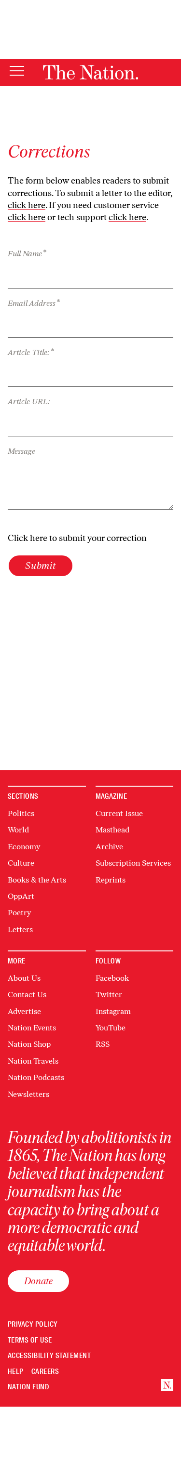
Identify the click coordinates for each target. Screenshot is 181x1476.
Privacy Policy (33, 1324)
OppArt (21, 896)
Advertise (24, 1011)
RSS (103, 1044)
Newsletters (28, 1094)
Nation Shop (29, 1044)
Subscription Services (133, 863)
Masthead (112, 829)
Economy (24, 846)
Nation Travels (33, 1061)
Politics (21, 813)
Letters (20, 929)
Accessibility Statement (49, 1356)
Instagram (113, 1011)
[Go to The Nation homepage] (90, 72)
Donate (38, 1281)
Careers (45, 1372)
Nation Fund (28, 1387)
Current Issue (119, 813)
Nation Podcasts (36, 1077)
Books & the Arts (37, 879)
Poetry (19, 912)
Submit (40, 565)
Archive (109, 846)
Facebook (112, 978)
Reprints (110, 879)
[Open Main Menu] (17, 71)
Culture (21, 863)
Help (16, 1372)
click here (26, 205)
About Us (24, 978)
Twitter (109, 994)
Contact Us (27, 994)
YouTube (110, 1027)
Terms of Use (30, 1340)
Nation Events (32, 1027)
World (18, 829)
